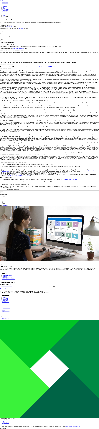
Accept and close (3, 428)
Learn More (2, 271)
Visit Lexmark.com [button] (5, 3)
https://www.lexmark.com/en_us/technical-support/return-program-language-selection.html (53, 66)
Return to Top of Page (3, 424)
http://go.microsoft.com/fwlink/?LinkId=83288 (61, 181)
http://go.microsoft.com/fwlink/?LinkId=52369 (69, 179)
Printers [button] (3, 7)
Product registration (5, 299)
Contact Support (4, 301)
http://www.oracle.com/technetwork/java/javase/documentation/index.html (18, 175)
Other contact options (5, 318)
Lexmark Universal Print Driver (6, 286)
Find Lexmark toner (5, 302)
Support (3, 15)
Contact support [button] (4, 11)
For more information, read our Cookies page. (72, 426)
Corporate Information (5, 423)
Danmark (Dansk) (5, 2)
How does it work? (3, 288)
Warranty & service (5, 300)
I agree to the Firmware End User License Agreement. (11, 189)
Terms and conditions (5, 422)
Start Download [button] (5, 205)
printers (7, 26)
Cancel (1, 205)
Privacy (3, 421)
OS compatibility (5, 304)
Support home (4, 297)
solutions (10, 26)
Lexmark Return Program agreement (18, 48)
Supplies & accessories (5, 311)
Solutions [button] (3, 8)
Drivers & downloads (5, 298)
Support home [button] (4, 6)
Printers (3, 310)
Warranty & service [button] (5, 10)
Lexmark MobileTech (5, 305)
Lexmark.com (6, 308)
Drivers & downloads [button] (5, 9)
